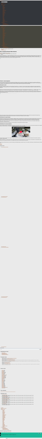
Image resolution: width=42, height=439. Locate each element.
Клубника (4, 12)
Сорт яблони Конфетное (5, 396)
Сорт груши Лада (4, 403)
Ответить (1, 437)
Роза (2, 382)
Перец (3, 381)
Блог (1, 4)
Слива (3, 18)
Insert (6, 438)
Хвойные (4, 19)
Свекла (3, 40)
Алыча (3, 6)
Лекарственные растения (6, 47)
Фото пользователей (3, 3)
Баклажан (4, 7)
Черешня (4, 20)
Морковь (4, 37)
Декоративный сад (5, 23)
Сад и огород (4, 427)
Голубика (4, 413)
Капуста (4, 11)
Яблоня (3, 44)
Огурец (3, 15)
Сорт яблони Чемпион (7, 362)
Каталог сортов (3, 27)
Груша (3, 9)
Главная (2, 407)
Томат (2, 384)
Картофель (3, 376)
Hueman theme (9, 431)
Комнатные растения (5, 24)
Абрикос (4, 5)
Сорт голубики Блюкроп (7, 363)
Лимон (3, 13)
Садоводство (3, 22)
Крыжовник (4, 417)
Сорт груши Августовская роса (11, 359)
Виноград (4, 30)
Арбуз (2, 371)
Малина (4, 14)
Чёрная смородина (5, 21)
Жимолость (4, 10)
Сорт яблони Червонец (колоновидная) (11, 358)
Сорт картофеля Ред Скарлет (5, 398)
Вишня (3, 8)
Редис (3, 16)
